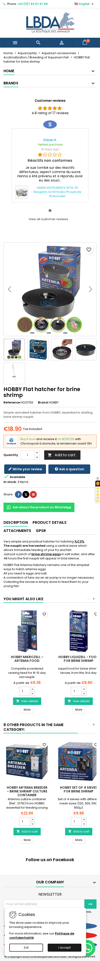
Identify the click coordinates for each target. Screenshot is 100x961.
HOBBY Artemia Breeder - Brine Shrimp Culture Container (27, 791)
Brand (43, 402)
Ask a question (71, 469)
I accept (64, 947)
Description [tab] (15, 522)
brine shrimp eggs (46, 554)
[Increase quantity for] (32, 689)
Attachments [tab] (17, 530)
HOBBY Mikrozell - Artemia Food (27, 659)
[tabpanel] (50, 161)
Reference (11, 402)
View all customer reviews (48, 219)
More (28, 709)
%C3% (79, 541)
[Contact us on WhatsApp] (87, 948)
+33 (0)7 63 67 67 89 (32, 4)
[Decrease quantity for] (32, 693)
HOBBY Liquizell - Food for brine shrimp (78, 659)
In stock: (10, 482)
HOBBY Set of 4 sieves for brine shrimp (78, 789)
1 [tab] (50, 210)
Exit (26, 947)
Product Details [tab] (50, 522)
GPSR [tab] (41, 530)
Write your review (27, 469)
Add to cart (62, 455)
